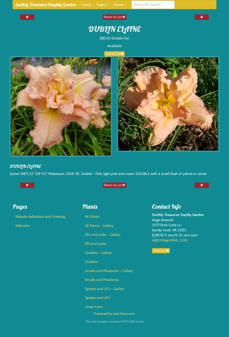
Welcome (22, 225)
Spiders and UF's (97, 298)
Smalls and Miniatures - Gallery (109, 271)
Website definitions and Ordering (40, 216)
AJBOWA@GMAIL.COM (169, 240)
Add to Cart (113, 54)
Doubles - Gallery (98, 252)
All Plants (92, 216)
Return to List (113, 17)
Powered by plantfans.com (114, 313)
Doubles (91, 262)
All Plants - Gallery (99, 225)
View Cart (159, 250)
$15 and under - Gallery (102, 234)
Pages (101, 4)
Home (86, 4)
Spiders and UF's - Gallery (104, 289)
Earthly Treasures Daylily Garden (45, 4)
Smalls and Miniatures (102, 280)
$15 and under (95, 244)
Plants (119, 4)
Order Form (94, 307)
